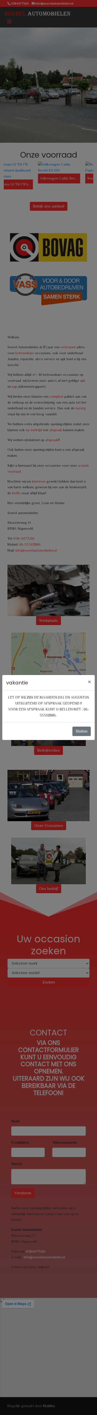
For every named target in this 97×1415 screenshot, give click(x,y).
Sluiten (82, 731)
